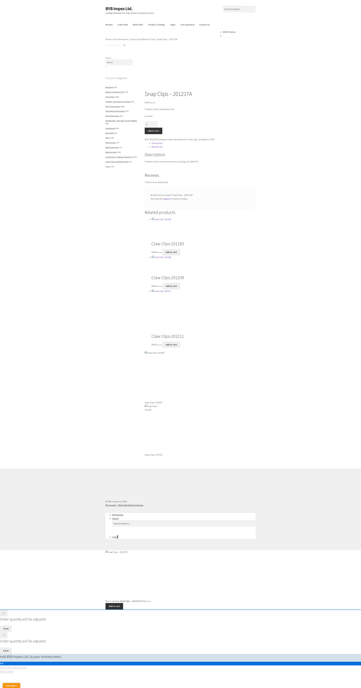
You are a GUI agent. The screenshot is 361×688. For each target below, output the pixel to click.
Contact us (204, 24)
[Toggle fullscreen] (10, 668)
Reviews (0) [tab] (156, 146)
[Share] (17, 668)
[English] (106, 42)
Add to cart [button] (171, 252)
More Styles (110, 142)
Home (108, 39)
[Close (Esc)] (23, 668)
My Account (117, 514)
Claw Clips (110, 97)
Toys (107, 166)
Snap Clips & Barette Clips (143, 39)
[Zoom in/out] (3, 668)
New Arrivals (110, 152)
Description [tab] (157, 143)
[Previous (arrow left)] (3, 671)
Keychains (110, 133)
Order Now (123, 24)
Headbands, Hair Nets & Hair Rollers (121, 120)
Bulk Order (138, 24)
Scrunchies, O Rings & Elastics (118, 157)
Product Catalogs (156, 24)
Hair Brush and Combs (115, 111)
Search (108, 58)
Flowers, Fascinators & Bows (118, 101)
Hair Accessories (121, 39)
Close (6, 628)
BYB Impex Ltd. (119, 8)
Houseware (110, 128)
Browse (109, 24)
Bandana (109, 87)
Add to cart (153, 130)
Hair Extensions (112, 116)
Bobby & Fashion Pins (114, 92)
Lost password (187, 24)
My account (110, 505)
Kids (107, 138)
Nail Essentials (112, 147)
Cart (115, 536)
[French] (109, 42)
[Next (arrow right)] (10, 671)
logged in (166, 198)
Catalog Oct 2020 (206, 139)
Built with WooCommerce (130, 505)
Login (172, 24)
